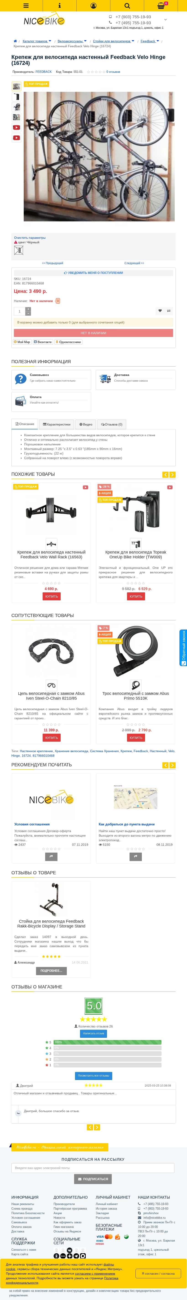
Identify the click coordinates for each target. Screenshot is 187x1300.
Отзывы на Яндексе (67, 1231)
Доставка (17, 1231)
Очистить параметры (30, 237)
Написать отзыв (93, 1033)
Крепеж (126, 751)
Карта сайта (19, 1254)
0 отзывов (113, 72)
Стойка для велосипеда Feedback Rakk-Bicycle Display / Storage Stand (51, 923)
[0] (161, 6)
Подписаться (95, 1179)
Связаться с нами (23, 1249)
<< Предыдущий (52, 263)
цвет (28, 242)
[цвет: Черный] (51, 685)
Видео (87, 424)
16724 (26, 755)
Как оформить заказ (67, 1222)
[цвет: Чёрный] (51, 544)
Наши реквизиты (22, 1204)
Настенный (158, 751)
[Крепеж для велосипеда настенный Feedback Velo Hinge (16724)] (99, 156)
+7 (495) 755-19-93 (133, 23)
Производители (64, 1204)
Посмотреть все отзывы (93, 1075)
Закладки (102, 1213)
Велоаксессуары (70, 41)
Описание (26, 424)
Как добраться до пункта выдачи (127, 824)
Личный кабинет (107, 1204)
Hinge (15, 755)
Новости (59, 1217)
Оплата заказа (21, 1227)
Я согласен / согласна (158, 1273)
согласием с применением (95, 1273)
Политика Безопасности (27, 1213)
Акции (58, 1213)
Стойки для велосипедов (112, 41)
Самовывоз (19, 1222)
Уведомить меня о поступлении (95, 273)
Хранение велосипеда (71, 751)
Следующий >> (134, 263)
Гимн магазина (64, 1227)
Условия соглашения (32, 824)
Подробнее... (51, 970)
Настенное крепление (36, 751)
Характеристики (58, 424)
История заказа (106, 1208)
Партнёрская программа (70, 1208)
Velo (171, 751)
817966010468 (44, 755)
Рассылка (102, 1217)
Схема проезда (21, 1208)
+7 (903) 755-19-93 (133, 17)
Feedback (148, 41)
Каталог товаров (35, 41)
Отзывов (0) (113, 424)
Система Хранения (104, 751)
